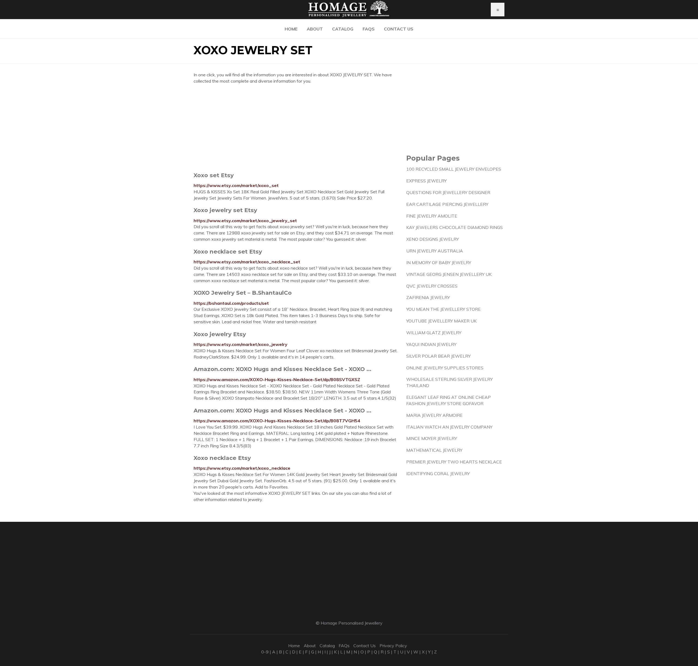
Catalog (342, 29)
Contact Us (398, 29)
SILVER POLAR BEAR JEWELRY (438, 356)
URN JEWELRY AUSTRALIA (434, 251)
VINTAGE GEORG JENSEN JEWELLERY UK (449, 274)
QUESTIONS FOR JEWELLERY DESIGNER (448, 192)
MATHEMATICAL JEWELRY (434, 450)
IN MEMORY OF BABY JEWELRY (438, 262)
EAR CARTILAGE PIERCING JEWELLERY (447, 204)
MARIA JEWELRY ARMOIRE (434, 415)
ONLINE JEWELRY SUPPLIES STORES (444, 367)
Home (291, 29)
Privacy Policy (393, 645)
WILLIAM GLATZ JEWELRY (433, 332)
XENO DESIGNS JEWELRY (432, 239)
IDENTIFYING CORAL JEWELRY (438, 473)
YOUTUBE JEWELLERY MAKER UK (441, 321)
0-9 (265, 652)
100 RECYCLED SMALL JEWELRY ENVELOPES (453, 169)
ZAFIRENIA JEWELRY (428, 297)
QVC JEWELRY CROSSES (432, 286)
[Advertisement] (296, 128)
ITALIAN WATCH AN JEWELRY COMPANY (449, 427)
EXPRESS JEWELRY (426, 180)
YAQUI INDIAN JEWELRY (431, 344)
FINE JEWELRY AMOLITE (431, 216)
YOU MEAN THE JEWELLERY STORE (443, 309)
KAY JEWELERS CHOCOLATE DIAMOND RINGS (454, 227)
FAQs (369, 29)
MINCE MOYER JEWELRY (431, 438)
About (315, 29)
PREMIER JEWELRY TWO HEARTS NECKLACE (454, 462)
